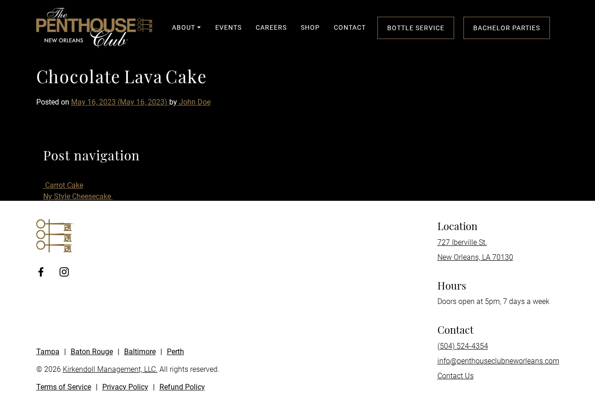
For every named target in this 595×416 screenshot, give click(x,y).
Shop (310, 27)
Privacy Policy (125, 387)
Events (228, 27)
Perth (175, 351)
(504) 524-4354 (462, 346)
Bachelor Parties (506, 28)
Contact (350, 27)
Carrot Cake (63, 185)
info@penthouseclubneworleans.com (498, 361)
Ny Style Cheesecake (78, 196)
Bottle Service (415, 28)
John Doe (194, 102)
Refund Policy (182, 387)
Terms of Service (63, 387)
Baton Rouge (92, 351)
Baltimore (140, 351)
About (183, 27)
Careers (271, 27)
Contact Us (455, 375)
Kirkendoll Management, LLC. (110, 369)
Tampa (48, 351)
